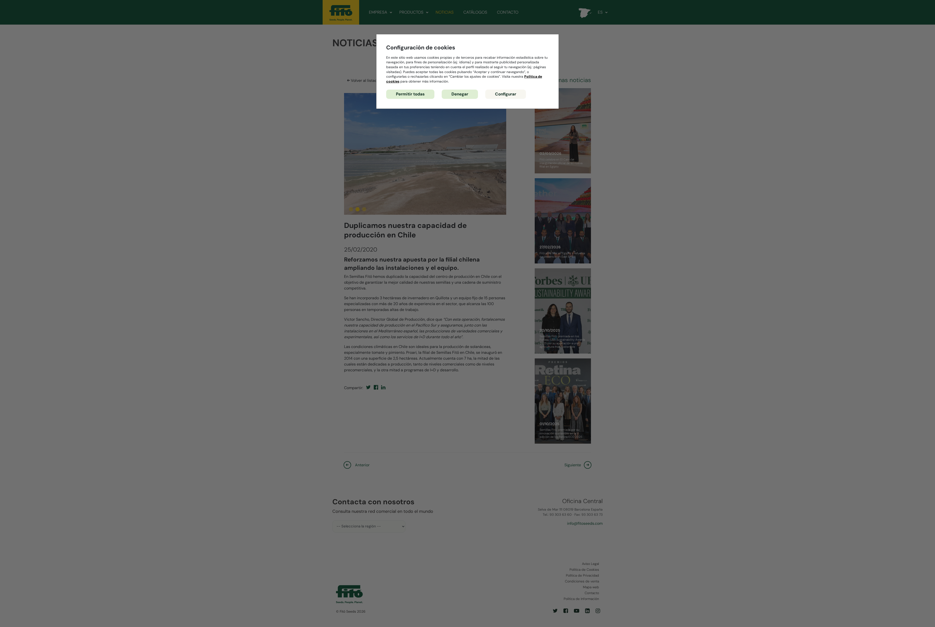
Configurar (505, 94)
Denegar (459, 94)
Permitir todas (410, 94)
